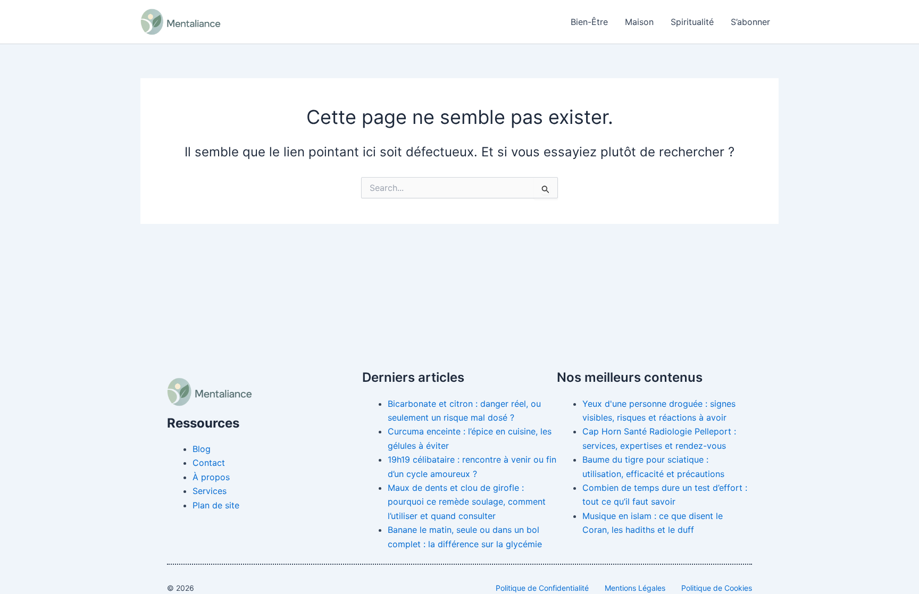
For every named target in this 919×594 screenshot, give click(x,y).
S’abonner (750, 21)
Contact (209, 462)
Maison (639, 21)
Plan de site (216, 505)
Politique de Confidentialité (542, 587)
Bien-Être (589, 21)
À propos (211, 477)
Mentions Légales (635, 587)
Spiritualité (692, 21)
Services (210, 491)
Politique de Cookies (716, 587)
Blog (202, 449)
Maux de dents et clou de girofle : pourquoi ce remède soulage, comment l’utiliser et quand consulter (467, 501)
